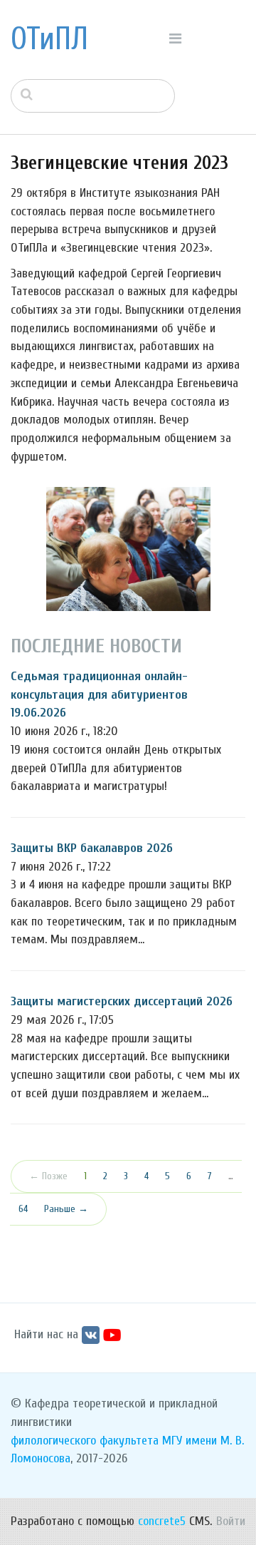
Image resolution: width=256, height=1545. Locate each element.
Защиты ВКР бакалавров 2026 (92, 848)
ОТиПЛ (49, 39)
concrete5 (162, 1521)
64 (23, 1209)
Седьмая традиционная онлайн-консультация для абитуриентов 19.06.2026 (99, 694)
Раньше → (66, 1209)
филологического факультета (85, 1440)
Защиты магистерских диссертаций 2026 (122, 1001)
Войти (230, 1521)
